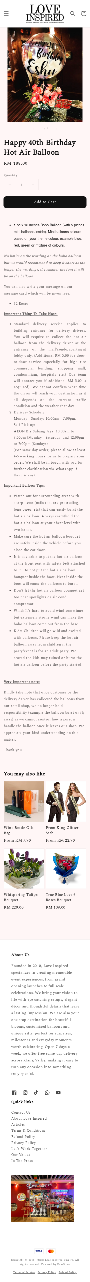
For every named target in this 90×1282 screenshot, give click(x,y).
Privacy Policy (23, 1142)
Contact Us (20, 1112)
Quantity (10, 175)
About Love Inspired (29, 1118)
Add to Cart (45, 202)
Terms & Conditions (28, 1130)
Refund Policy (23, 1136)
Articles (18, 1124)
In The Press (22, 1160)
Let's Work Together (29, 1148)
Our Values (20, 1154)
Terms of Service (24, 1272)
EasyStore (63, 1264)
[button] (6, 13)
